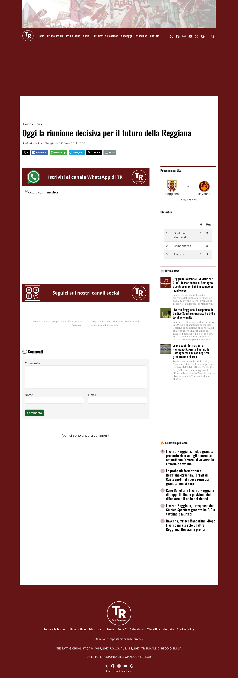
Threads (95, 152)
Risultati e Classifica (106, 36)
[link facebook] (178, 36)
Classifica (166, 212)
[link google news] (203, 36)
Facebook (41, 152)
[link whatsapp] (196, 36)
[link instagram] (184, 36)
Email (111, 152)
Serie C (87, 36)
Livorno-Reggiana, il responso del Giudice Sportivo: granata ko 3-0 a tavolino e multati (194, 313)
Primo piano (96, 629)
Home (41, 36)
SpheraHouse (125, 671)
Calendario (137, 629)
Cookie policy (185, 629)
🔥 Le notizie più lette (173, 443)
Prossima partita (170, 170)
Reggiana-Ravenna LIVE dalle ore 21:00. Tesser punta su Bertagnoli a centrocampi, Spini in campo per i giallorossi (194, 284)
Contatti (155, 36)
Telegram (78, 152)
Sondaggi (126, 36)
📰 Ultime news (169, 270)
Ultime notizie (55, 36)
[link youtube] (190, 36)
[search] (212, 36)
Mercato (168, 629)
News (38, 124)
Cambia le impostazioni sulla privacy (119, 639)
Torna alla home (54, 629)
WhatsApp (60, 152)
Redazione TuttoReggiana (40, 143)
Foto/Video (141, 36)
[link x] (171, 36)
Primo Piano (73, 36)
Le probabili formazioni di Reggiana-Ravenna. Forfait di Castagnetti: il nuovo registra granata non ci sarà (191, 351)
